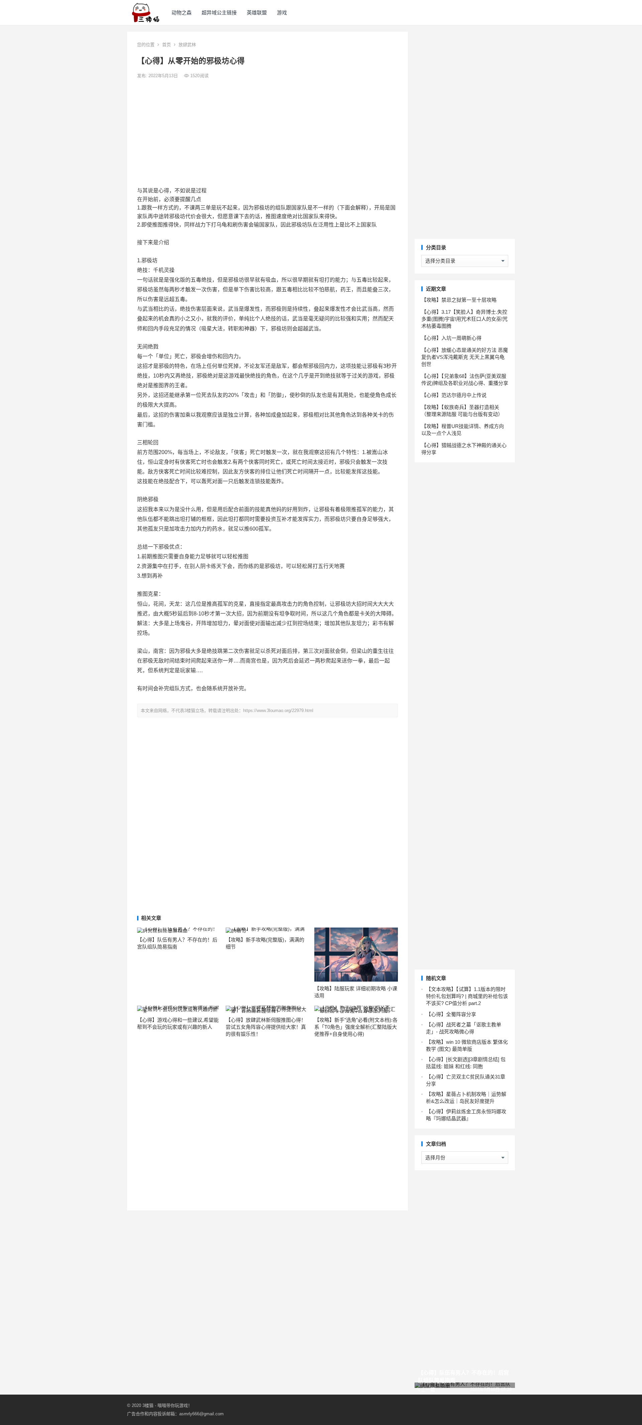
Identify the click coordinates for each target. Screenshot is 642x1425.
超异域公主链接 (219, 12)
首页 (166, 44)
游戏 (282, 12)
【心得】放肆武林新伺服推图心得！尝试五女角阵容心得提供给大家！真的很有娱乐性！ (266, 1027)
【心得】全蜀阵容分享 (451, 1014)
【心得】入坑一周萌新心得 (451, 338)
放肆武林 (187, 44)
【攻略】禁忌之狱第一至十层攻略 (459, 300)
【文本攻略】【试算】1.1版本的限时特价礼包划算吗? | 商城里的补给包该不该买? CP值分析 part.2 (467, 996)
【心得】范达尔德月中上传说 (454, 395)
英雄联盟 (257, 12)
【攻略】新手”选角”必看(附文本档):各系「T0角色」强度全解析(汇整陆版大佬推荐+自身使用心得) (356, 1027)
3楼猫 (147, 1405)
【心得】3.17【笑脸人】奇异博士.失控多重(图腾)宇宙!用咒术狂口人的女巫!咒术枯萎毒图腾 (464, 319)
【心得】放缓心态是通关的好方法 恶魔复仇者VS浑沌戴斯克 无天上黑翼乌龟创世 (464, 357)
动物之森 (182, 12)
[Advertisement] (267, 133)
